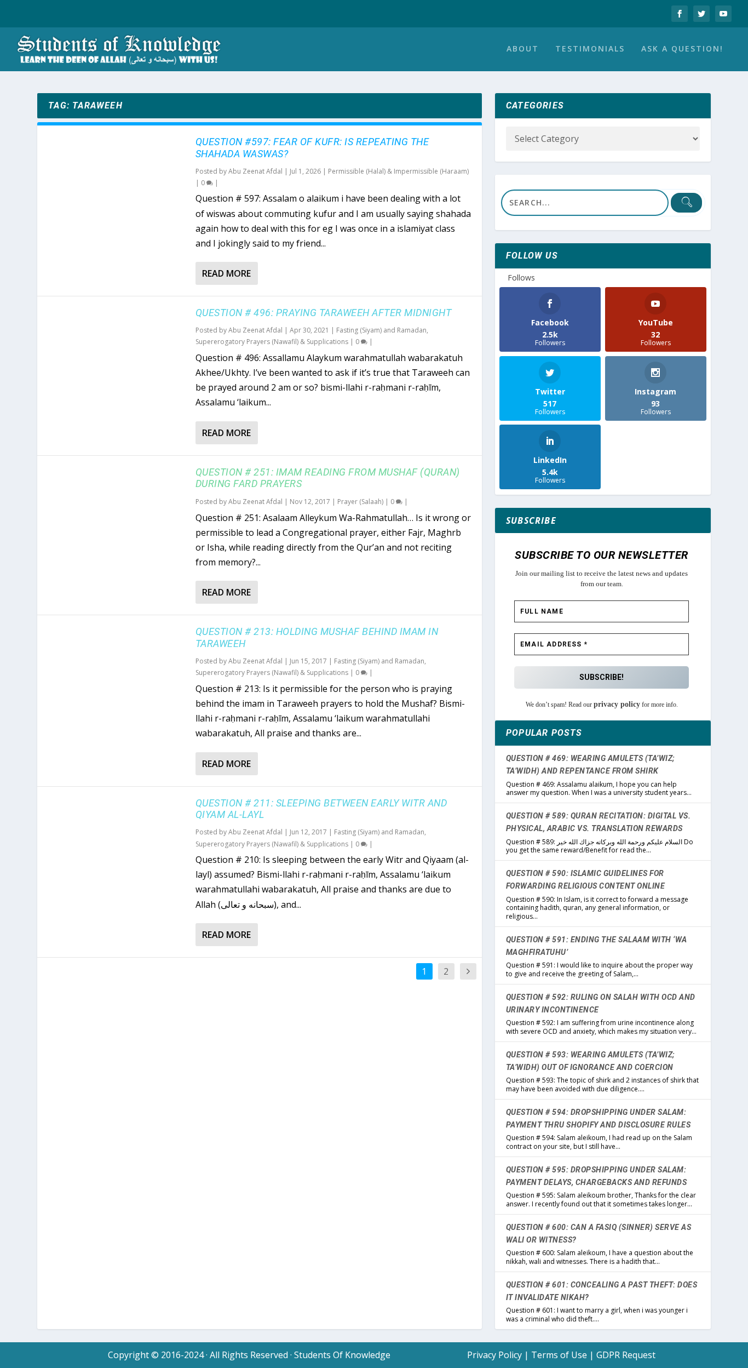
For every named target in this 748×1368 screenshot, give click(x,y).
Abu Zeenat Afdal (255, 171)
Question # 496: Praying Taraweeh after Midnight (323, 312)
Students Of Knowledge (342, 1355)
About (523, 49)
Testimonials (590, 49)
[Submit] (686, 203)
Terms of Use (559, 1355)
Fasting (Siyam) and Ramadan (381, 330)
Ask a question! (682, 49)
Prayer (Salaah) (360, 501)
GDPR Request (625, 1355)
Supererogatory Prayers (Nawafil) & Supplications (271, 341)
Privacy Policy (494, 1355)
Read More (226, 273)
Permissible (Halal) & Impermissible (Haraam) (398, 171)
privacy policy (617, 704)
